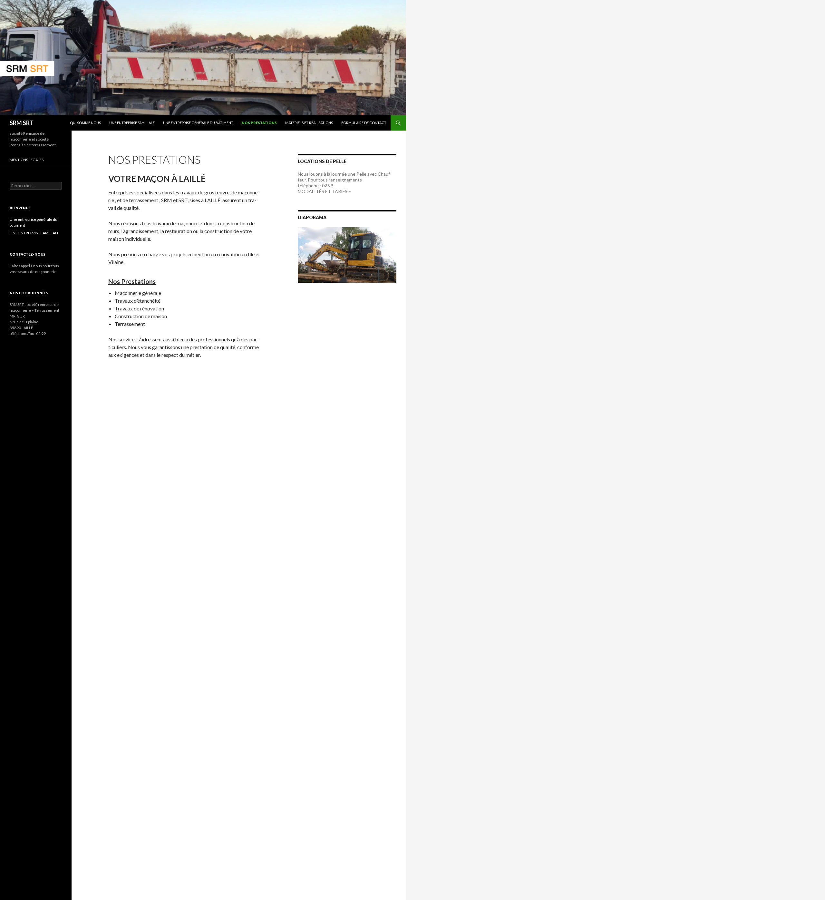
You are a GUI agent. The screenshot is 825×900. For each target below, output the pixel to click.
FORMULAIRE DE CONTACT (363, 123)
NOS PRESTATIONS (259, 123)
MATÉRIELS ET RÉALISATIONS (309, 123)
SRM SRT (21, 122)
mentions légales (27, 160)
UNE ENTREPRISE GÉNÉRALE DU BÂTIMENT (198, 123)
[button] (302, 259)
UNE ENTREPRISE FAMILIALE (132, 123)
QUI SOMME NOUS (85, 123)
